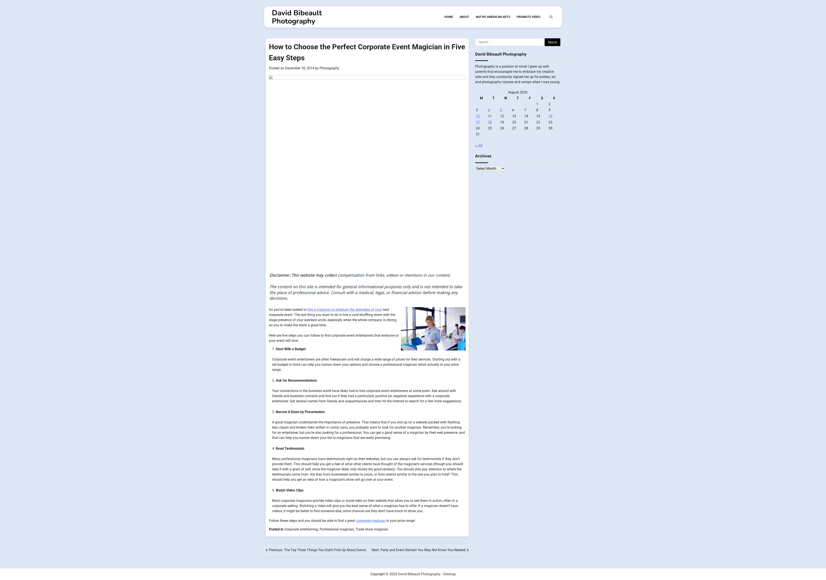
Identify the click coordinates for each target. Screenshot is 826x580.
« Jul (478, 145)
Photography (329, 68)
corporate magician (370, 521)
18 (490, 122)
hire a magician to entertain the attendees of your (344, 310)
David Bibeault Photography (297, 17)
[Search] (551, 17)
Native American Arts (493, 17)
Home (448, 17)
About (464, 17)
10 (478, 116)
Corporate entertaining (301, 529)
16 (550, 116)
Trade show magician (372, 529)
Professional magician (337, 529)
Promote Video (528, 17)
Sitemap (449, 574)
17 (478, 122)
